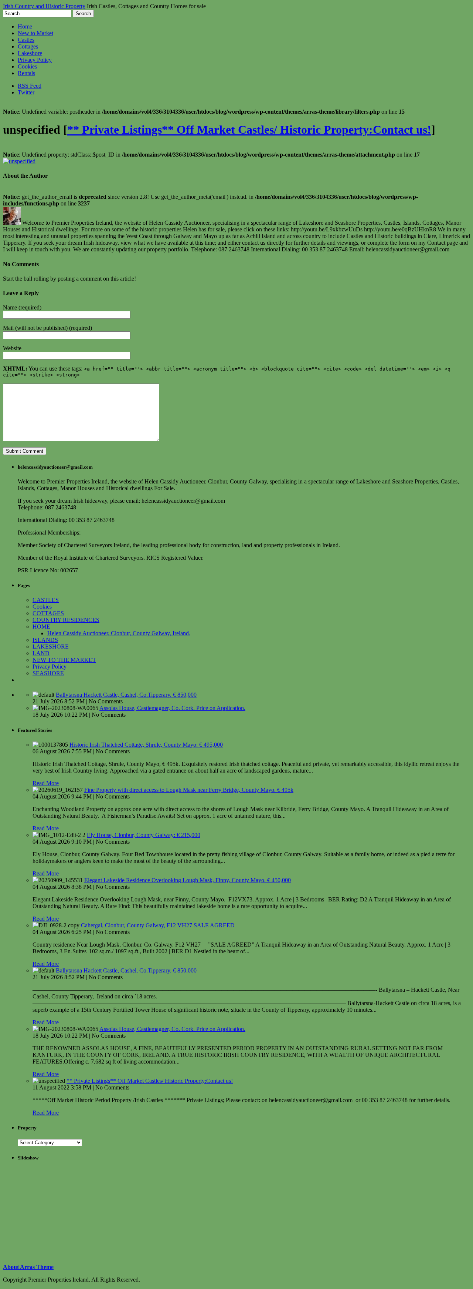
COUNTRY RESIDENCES (66, 620)
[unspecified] (19, 161)
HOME (41, 626)
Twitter (26, 92)
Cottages (28, 46)
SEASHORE (48, 673)
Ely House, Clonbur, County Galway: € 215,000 (143, 835)
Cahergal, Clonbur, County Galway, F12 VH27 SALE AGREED (158, 925)
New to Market (35, 33)
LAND (41, 653)
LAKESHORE (51, 646)
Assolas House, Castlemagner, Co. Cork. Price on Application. (172, 708)
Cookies (27, 66)
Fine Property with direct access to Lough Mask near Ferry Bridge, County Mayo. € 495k (188, 790)
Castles (26, 40)
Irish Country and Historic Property (44, 6)
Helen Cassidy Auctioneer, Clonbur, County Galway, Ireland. (118, 633)
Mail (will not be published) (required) (47, 328)
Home (25, 26)
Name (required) (22, 307)
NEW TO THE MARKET (64, 660)
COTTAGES (48, 613)
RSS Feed (29, 86)
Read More (46, 783)
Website (12, 348)
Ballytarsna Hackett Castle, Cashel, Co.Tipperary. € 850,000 (126, 695)
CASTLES (46, 600)
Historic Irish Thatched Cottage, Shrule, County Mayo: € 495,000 (146, 744)
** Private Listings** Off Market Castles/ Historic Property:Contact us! (249, 129)
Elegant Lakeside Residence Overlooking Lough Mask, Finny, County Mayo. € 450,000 (187, 880)
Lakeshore (30, 53)
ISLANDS (45, 640)
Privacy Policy (35, 60)
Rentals (26, 73)
